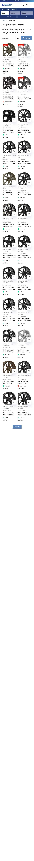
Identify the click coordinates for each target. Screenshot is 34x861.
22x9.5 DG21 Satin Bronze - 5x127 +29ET (9, 66)
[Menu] (31, 4)
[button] (17, 9)
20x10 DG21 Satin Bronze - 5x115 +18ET (8, 195)
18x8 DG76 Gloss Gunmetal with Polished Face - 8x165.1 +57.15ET (8, 227)
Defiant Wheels (18, 1)
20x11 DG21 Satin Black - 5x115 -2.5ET (23, 383)
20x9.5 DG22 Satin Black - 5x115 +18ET (24, 256)
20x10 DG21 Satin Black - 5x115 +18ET (24, 162)
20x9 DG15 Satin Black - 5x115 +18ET (24, 131)
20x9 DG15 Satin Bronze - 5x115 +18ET (8, 383)
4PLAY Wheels (6, 1)
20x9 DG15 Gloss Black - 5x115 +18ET (24, 225)
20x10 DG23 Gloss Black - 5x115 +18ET (9, 319)
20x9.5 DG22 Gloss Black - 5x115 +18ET (9, 256)
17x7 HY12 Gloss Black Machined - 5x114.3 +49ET (8, 352)
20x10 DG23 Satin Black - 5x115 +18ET (24, 319)
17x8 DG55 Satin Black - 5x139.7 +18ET (8, 99)
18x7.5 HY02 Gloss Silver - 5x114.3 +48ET (24, 66)
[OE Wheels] (7, 5)
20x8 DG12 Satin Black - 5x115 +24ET (24, 98)
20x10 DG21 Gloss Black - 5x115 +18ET (9, 162)
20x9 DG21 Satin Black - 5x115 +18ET (24, 194)
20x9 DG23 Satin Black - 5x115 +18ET (24, 288)
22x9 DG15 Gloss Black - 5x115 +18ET (24, 414)
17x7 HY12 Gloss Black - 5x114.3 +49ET (8, 132)
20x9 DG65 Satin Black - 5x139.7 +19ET (8, 414)
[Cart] (27, 4)
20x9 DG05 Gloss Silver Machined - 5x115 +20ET (23, 352)
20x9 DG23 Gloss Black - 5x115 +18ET (9, 288)
